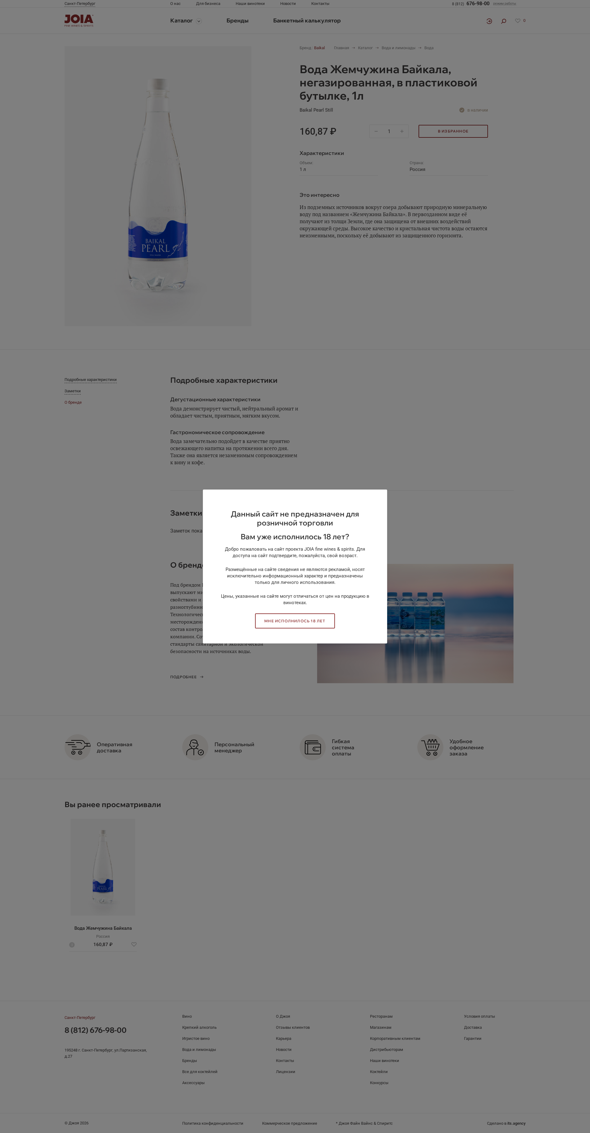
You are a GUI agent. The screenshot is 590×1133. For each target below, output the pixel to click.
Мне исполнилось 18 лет (294, 621)
